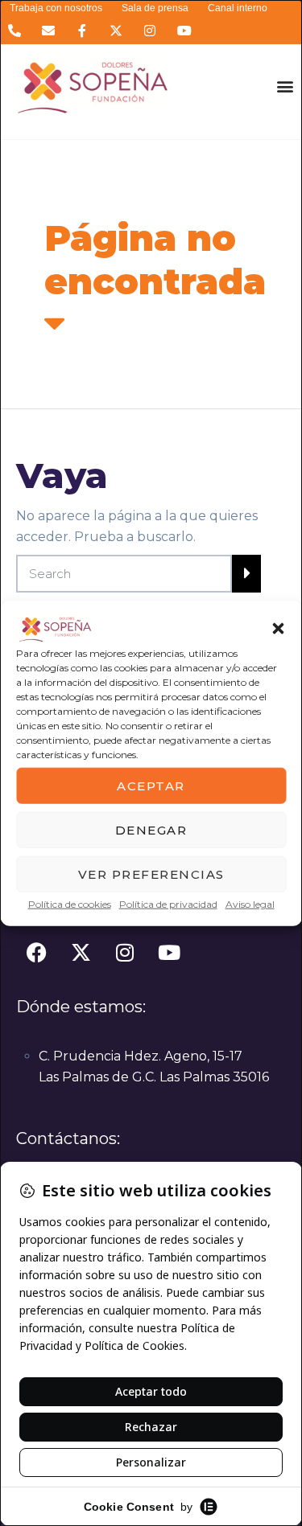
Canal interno (237, 8)
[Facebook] (36, 952)
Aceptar (151, 785)
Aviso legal (250, 904)
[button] (278, 629)
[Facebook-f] (82, 30)
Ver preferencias (151, 873)
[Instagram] (150, 30)
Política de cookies (69, 904)
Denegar (151, 829)
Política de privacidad (168, 904)
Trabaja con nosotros (56, 8)
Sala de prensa (155, 8)
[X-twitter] (116, 30)
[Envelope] (48, 30)
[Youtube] (184, 30)
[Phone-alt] (14, 30)
